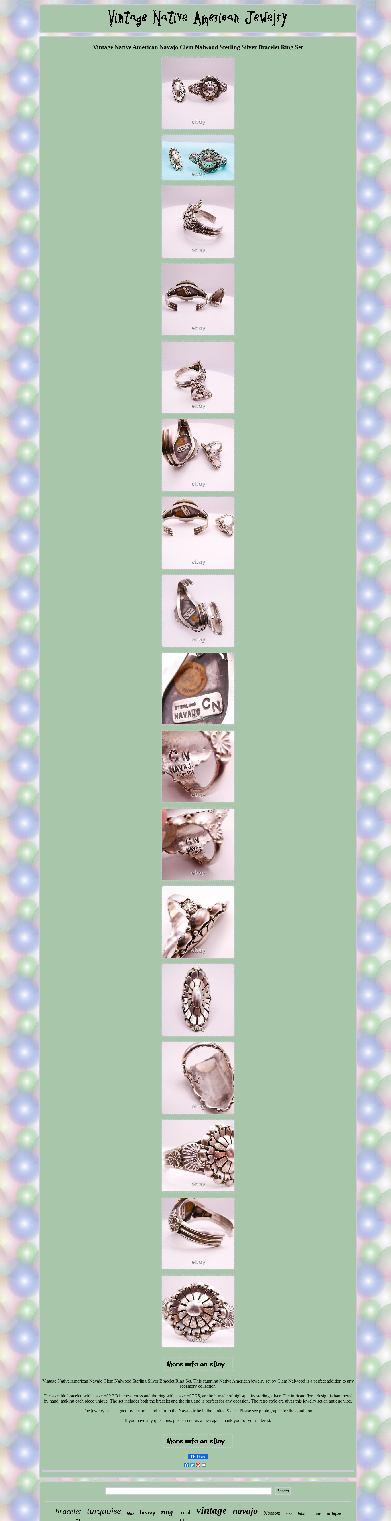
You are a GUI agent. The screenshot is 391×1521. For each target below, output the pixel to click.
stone (316, 1513)
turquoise (104, 1511)
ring (167, 1512)
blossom (272, 1513)
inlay (302, 1514)
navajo (245, 1511)
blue (130, 1514)
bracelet (68, 1511)
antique (334, 1513)
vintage (211, 1510)
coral (185, 1512)
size (289, 1514)
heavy (147, 1513)
